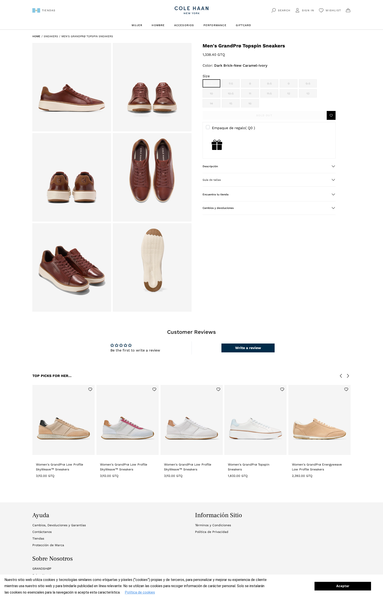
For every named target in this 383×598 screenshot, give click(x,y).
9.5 (311, 84)
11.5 (272, 94)
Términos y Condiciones (213, 525)
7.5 (234, 84)
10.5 (234, 94)
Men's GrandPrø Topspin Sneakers (87, 36)
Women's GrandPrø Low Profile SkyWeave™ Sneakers (59, 467)
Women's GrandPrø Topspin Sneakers (249, 467)
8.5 (272, 84)
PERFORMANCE (215, 25)
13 (312, 94)
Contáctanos (42, 532)
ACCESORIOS (184, 25)
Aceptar (342, 586)
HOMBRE (158, 25)
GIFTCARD (243, 25)
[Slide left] (341, 376)
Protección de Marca (48, 545)
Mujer (137, 25)
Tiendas (38, 538)
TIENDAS (48, 10)
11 (254, 94)
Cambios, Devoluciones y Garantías (59, 525)
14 (215, 104)
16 (253, 104)
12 (292, 94)
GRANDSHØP (41, 568)
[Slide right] (348, 376)
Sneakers (51, 36)
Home (36, 36)
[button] (269, 166)
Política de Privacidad (211, 532)
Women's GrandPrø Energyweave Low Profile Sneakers (317, 467)
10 (215, 94)
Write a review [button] (248, 348)
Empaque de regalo (233, 128)
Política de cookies (140, 592)
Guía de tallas (212, 179)
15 (234, 104)
